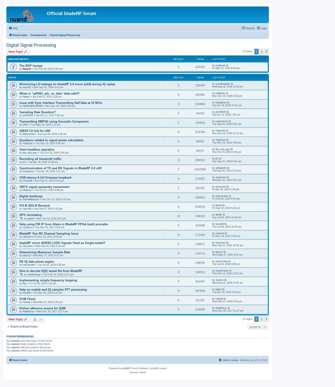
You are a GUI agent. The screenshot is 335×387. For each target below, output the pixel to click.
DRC (25, 124)
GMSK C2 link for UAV (35, 131)
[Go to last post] (227, 65)
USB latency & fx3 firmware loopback (45, 177)
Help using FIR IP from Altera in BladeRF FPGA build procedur (63, 224)
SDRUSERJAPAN (33, 106)
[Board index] (27, 15)
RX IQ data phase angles (36, 261)
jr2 (24, 162)
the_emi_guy (30, 152)
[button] (266, 51)
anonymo (221, 177)
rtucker (220, 280)
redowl (26, 302)
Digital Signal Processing (31, 45)
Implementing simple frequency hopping (48, 280)
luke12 (26, 255)
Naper (26, 96)
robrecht (220, 130)
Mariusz (27, 190)
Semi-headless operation (36, 149)
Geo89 (26, 292)
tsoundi (220, 224)
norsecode (29, 264)
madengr (220, 65)
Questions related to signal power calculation (51, 140)
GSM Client (27, 299)
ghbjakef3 (221, 168)
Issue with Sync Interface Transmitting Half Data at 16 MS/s (60, 103)
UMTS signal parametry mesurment (44, 187)
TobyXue (28, 143)
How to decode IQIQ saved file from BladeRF (50, 271)
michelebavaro (31, 199)
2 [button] (261, 51)
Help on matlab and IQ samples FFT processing (53, 289)
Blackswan (29, 134)
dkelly (219, 214)
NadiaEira (221, 102)
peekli (31, 218)
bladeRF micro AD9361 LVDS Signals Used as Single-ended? (62, 243)
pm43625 (28, 115)
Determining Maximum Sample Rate (44, 252)
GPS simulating (30, 215)
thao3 (219, 205)
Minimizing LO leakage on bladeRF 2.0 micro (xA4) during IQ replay (67, 84)
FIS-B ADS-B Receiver (34, 205)
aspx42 (27, 87)
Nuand (27, 68)
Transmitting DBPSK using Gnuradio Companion (54, 121)
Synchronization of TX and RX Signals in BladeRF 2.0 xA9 (60, 168)
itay (25, 283)
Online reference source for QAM (42, 308)
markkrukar (34, 274)
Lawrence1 (222, 121)
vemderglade (223, 83)
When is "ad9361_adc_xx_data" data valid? (49, 93)
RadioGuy (28, 311)
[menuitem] (13, 28)
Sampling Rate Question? (37, 112)
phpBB (125, 368)
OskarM (27, 180)
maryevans (222, 196)
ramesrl (27, 236)
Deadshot (28, 171)
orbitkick (220, 93)
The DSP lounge (30, 65)
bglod (219, 289)
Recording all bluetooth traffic (40, 159)
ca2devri (27, 227)
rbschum (28, 246)
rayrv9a (27, 208)
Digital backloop (30, 196)
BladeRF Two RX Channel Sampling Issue (48, 233)
